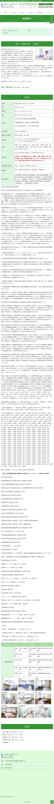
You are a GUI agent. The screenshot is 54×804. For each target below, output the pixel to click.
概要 (29, 30)
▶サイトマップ (10, 796)
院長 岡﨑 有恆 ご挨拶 (10, 30)
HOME (5, 12)
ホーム (46, 23)
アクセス (48, 12)
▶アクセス (3, 796)
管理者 (6, 33)
